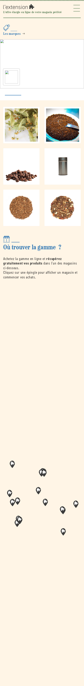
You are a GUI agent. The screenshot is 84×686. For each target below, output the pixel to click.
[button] (45, 502)
